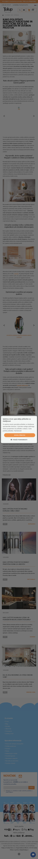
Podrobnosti (18, 431)
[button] (19, 439)
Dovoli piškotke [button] (19, 435)
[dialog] (19, 429)
